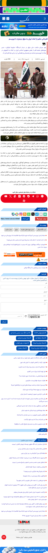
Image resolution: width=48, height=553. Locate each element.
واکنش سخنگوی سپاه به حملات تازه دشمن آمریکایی (31, 406)
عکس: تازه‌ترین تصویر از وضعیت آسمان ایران (33, 394)
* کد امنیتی (44, 315)
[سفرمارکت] (24, 254)
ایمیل (45, 292)
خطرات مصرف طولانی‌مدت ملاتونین (36, 381)
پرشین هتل (42, 434)
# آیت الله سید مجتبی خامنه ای (20, 333)
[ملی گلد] (24, 3)
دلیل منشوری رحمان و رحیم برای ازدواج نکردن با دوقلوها (30, 424)
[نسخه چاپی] (45, 214)
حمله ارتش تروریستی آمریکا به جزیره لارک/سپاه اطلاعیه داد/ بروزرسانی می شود (23, 236)
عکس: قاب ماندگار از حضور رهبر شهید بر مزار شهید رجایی (30, 358)
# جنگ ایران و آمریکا (39, 343)
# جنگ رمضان (22, 348)
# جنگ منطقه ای (41, 338)
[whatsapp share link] (29, 214)
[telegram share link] (37, 214)
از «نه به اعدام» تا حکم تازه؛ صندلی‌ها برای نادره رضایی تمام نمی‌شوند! (26, 240)
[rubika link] (42, 196)
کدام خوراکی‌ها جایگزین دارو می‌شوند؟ (34, 472)
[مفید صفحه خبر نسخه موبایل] (24, 10)
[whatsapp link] (37, 196)
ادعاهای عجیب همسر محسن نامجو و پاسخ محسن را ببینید (28, 462)
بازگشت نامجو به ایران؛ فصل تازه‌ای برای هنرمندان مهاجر (29, 492)
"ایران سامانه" (20, 538)
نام (46, 283)
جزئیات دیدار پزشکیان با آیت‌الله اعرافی (35, 268)
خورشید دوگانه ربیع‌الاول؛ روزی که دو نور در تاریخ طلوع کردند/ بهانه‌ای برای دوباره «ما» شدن (25, 246)
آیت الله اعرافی (41, 230)
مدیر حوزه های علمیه (27, 230)
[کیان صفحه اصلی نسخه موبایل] (24, 550)
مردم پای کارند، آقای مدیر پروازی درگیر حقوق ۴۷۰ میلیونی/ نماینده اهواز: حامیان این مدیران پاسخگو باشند (25, 486)
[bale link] (28, 196)
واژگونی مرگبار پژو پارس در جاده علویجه (34, 476)
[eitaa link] (15, 196)
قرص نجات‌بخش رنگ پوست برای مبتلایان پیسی (31, 449)
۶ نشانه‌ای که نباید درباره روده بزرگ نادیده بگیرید (32, 367)
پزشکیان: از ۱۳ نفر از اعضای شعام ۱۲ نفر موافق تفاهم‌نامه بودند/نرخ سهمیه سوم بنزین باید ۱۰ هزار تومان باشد (25, 498)
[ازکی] (24, 26)
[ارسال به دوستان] (41, 214)
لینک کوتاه (42, 219)
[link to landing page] (25, 18)
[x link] (10, 196)
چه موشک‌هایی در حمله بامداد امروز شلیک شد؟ (32, 376)
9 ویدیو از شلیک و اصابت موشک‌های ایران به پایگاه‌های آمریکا (28, 385)
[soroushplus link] (24, 196)
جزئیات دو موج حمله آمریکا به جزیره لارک (34, 390)
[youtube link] (5, 196)
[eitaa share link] (24, 214)
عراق (16, 230)
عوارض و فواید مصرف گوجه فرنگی (35, 467)
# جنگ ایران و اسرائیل (24, 338)
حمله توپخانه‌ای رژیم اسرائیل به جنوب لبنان (33, 411)
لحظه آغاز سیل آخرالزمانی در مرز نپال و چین (33, 453)
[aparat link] (24, 200)
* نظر (45, 301)
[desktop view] (7, 18)
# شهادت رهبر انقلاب (22, 343)
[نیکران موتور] (24, 138)
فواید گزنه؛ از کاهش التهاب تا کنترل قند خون (33, 363)
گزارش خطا (44, 260)
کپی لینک (26, 218)
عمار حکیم (9, 230)
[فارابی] (24, 33)
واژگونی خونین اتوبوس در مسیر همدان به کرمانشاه (31, 415)
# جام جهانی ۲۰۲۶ (40, 333)
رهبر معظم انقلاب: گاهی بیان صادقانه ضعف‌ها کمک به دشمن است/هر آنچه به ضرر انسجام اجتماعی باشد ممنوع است (24, 505)
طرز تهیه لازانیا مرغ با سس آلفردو (36, 372)
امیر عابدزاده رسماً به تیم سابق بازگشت (35, 420)
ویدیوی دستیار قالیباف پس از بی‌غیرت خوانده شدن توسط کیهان (27, 458)
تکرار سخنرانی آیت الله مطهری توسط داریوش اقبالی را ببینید (28, 444)
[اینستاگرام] (20, 214)
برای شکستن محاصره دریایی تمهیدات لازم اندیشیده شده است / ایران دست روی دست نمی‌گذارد (24, 400)
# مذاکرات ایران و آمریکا (38, 348)
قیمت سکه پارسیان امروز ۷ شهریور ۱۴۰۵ (33, 516)
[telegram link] (33, 196)
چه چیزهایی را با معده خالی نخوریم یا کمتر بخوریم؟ (30, 481)
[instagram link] (19, 196)
